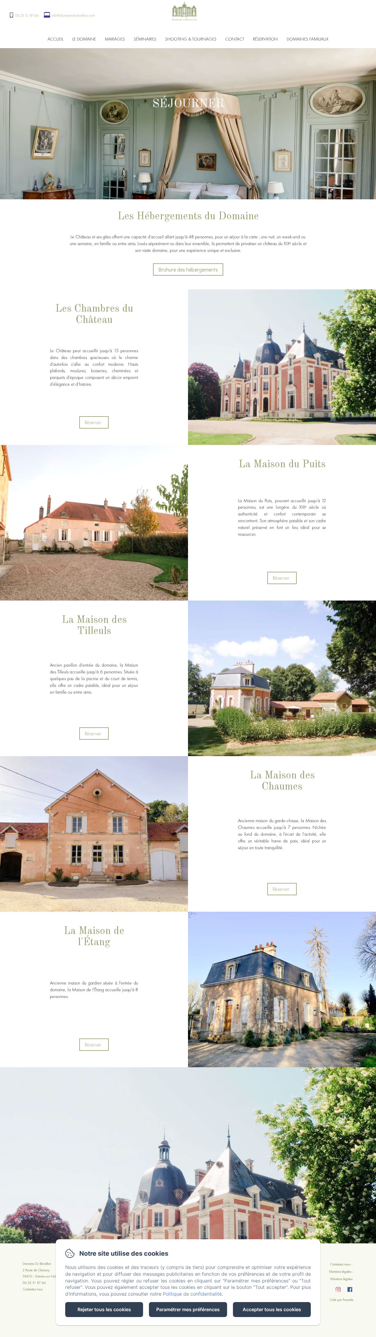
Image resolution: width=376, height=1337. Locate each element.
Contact (234, 39)
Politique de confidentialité (192, 1294)
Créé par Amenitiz (341, 1299)
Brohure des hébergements (188, 269)
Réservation (265, 39)
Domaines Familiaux (307, 39)
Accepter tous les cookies (272, 1309)
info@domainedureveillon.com (73, 15)
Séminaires (145, 39)
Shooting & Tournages (190, 39)
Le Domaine (84, 39)
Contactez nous (33, 1289)
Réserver (93, 422)
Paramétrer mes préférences (188, 1309)
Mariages (115, 39)
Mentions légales (340, 1271)
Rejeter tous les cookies (104, 1309)
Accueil (55, 39)
